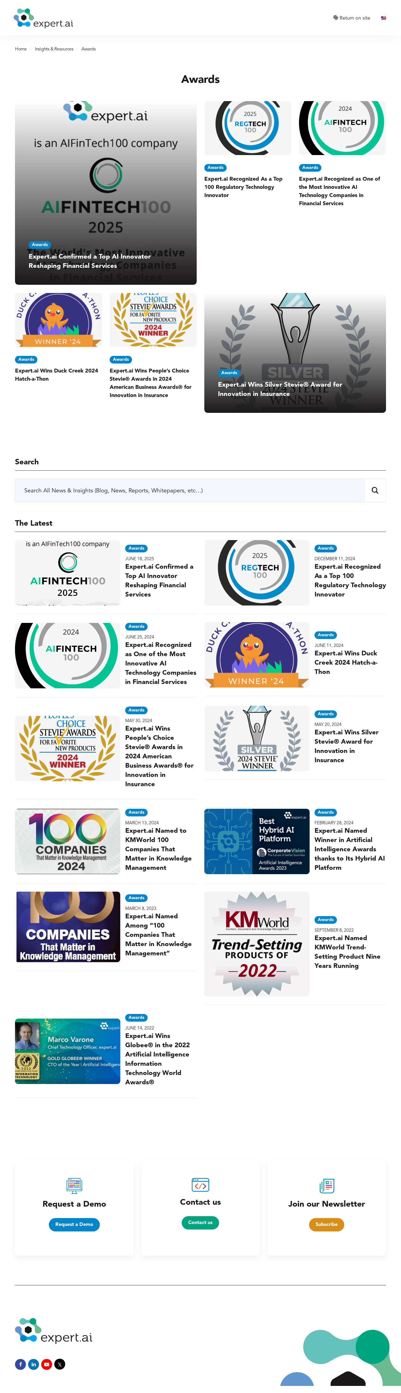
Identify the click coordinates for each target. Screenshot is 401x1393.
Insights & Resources (54, 49)
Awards (40, 245)
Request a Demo (74, 1224)
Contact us (200, 1222)
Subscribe (327, 1224)
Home (21, 49)
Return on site (354, 18)
